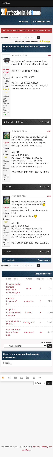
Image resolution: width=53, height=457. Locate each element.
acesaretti (29, 332)
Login (25, 21)
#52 (49, 131)
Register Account (43, 21)
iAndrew (36, 447)
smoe (29, 288)
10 (40, 332)
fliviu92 (28, 312)
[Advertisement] (26, 411)
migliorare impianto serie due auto (13, 312)
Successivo (43, 260)
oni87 (6, 143)
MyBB (15, 447)
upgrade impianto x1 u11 (11, 301)
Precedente (9, 260)
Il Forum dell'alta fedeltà (15, 30)
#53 (49, 196)
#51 (49, 55)
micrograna (28, 322)
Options (44, 46)
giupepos (28, 301)
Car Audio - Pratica (36, 30)
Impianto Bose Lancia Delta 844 (13, 332)
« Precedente (14, 38)
